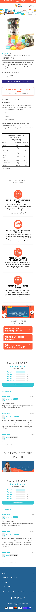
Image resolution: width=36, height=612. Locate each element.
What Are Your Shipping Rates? (13, 329)
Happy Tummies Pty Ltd (20, 604)
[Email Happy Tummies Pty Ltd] (24, 597)
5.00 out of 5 (22, 366)
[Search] (31, 6)
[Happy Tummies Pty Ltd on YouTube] (14, 597)
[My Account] (29, 6)
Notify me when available (18, 81)
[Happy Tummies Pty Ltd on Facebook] (11, 597)
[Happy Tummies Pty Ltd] (18, 6)
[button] (6, 54)
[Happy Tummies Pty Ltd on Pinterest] (18, 597)
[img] (6, 396)
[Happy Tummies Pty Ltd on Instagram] (21, 597)
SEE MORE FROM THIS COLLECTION (10, 72)
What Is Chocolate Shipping (14, 337)
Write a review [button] (18, 385)
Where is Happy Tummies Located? (15, 346)
